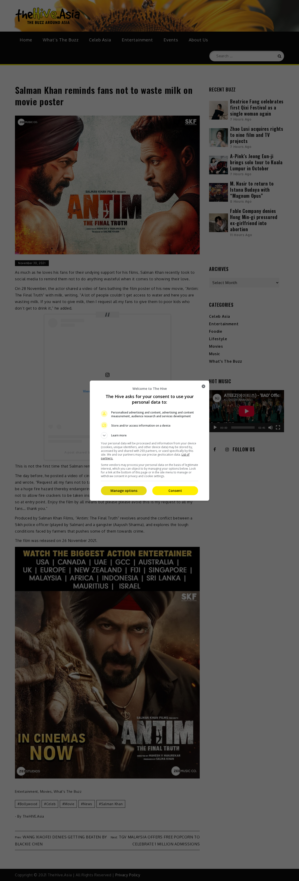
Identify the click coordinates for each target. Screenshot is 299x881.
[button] (149, 435)
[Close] (203, 386)
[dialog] (149, 440)
